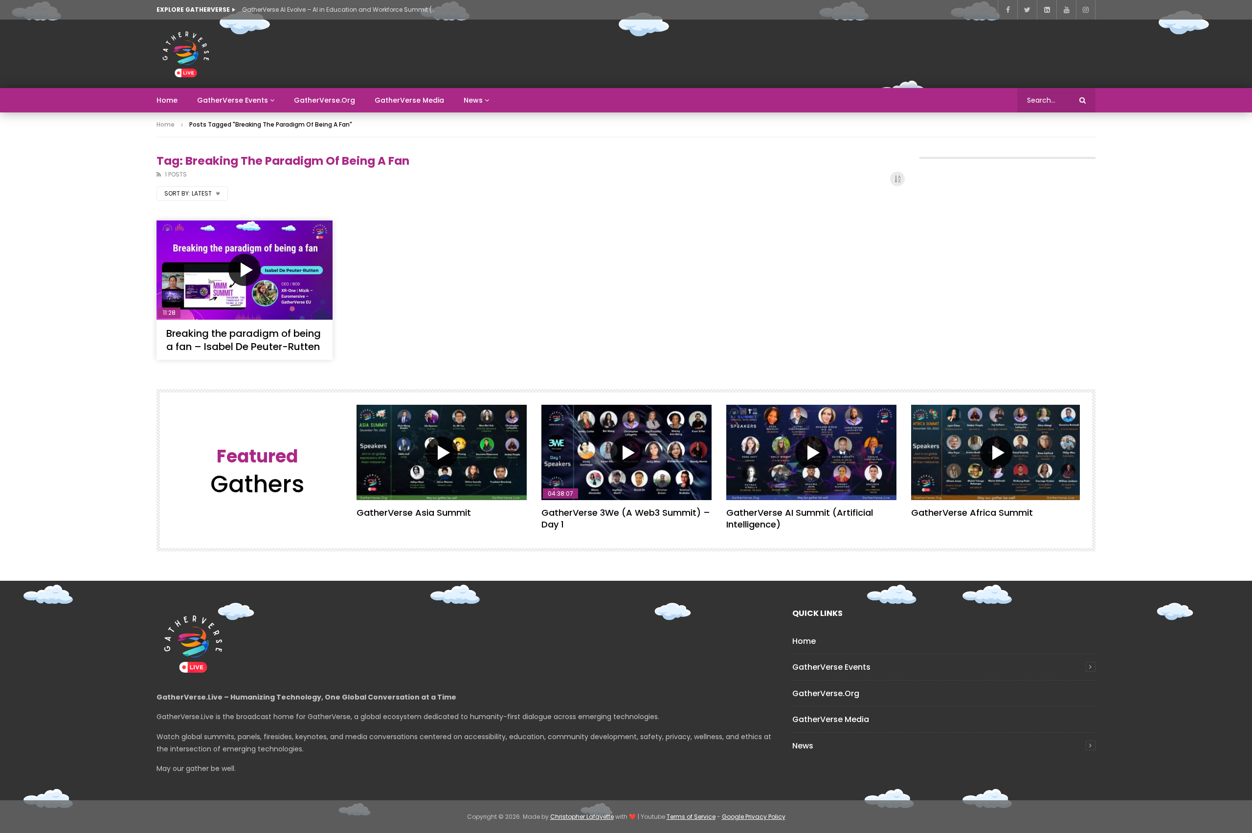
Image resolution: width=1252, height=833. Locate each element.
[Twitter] (1027, 10)
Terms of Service (691, 816)
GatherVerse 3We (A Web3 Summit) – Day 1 (625, 518)
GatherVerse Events (232, 100)
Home (167, 100)
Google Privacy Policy (753, 816)
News (473, 100)
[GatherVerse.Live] (185, 53)
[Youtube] (1066, 10)
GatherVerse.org (324, 100)
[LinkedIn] (1046, 10)
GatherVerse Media (409, 100)
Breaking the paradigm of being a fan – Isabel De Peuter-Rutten (243, 340)
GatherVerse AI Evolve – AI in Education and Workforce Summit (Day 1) (340, 9)
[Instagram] (1086, 10)
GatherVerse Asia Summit (414, 512)
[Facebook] (1007, 10)
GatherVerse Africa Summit (972, 512)
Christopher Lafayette (582, 816)
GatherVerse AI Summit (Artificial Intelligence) (799, 518)
